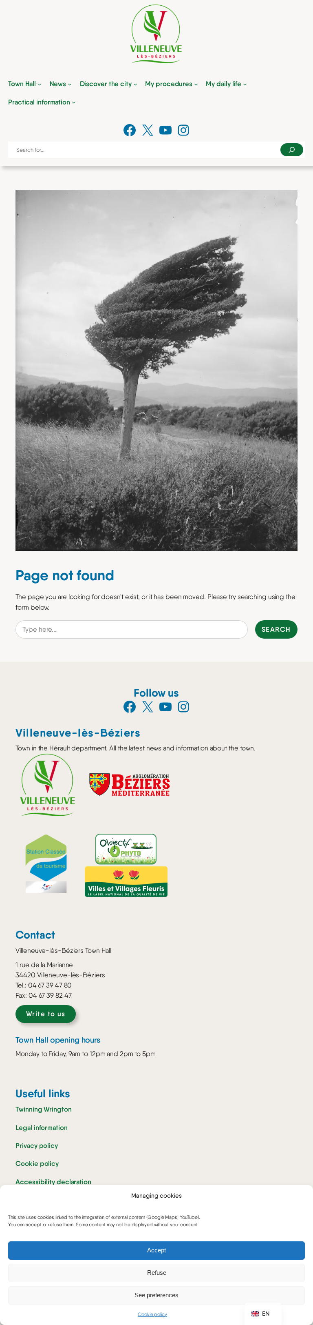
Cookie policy (152, 1314)
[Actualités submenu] (70, 84)
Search (276, 629)
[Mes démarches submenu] (196, 84)
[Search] (291, 149)
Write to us (46, 1014)
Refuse (156, 1272)
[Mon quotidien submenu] (245, 84)
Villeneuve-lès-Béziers (78, 732)
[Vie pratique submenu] (74, 102)
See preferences (156, 1295)
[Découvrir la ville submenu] (135, 84)
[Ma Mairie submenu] (39, 84)
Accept (156, 1250)
